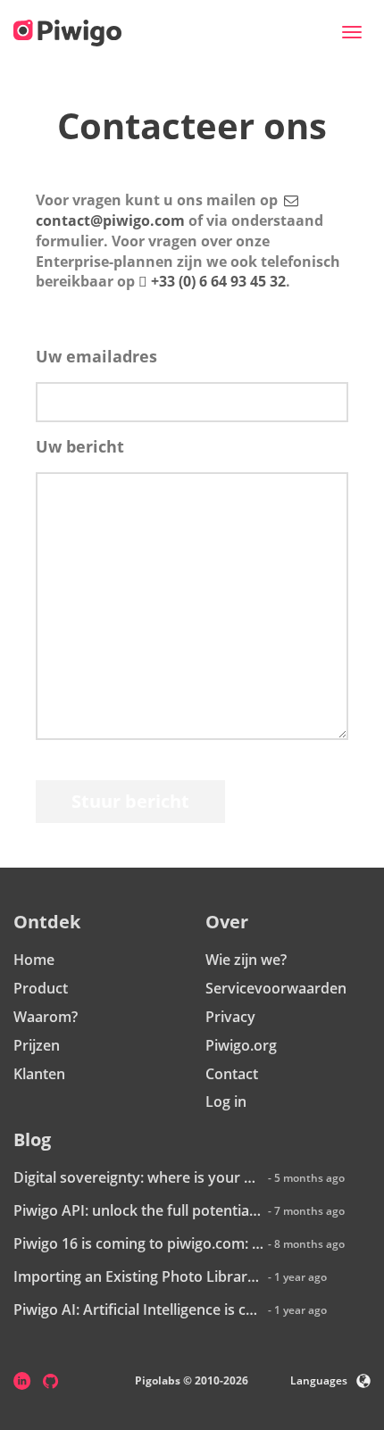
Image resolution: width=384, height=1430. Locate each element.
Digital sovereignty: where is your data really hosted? (138, 1177)
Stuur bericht (130, 801)
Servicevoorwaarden (275, 988)
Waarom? (45, 1017)
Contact (231, 1074)
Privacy (230, 1017)
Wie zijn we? (246, 959)
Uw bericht (80, 446)
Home (33, 959)
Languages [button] (318, 1380)
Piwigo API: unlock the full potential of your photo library (138, 1210)
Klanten (39, 1074)
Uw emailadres (96, 356)
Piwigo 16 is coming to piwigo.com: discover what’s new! (138, 1243)
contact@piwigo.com (110, 220)
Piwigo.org (241, 1045)
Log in (225, 1101)
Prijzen (36, 1045)
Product (40, 988)
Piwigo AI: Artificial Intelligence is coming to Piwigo (138, 1309)
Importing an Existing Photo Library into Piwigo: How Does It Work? (138, 1276)
